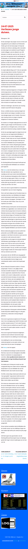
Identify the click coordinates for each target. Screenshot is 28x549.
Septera (15, 540)
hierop (5, 170)
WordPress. (22, 540)
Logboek (6, 9)
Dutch (17, 1)
